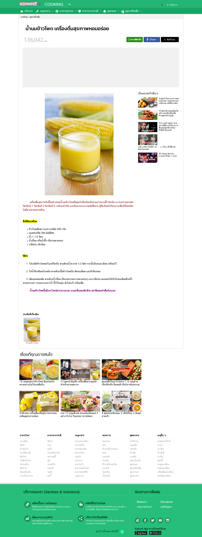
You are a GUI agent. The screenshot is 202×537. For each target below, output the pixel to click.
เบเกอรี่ (105, 468)
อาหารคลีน (79, 445)
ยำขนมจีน (24, 464)
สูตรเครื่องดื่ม (132, 10)
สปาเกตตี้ (51, 456)
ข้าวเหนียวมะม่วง (109, 449)
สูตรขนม (111, 10)
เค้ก (104, 445)
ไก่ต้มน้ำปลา (25, 460)
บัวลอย (105, 460)
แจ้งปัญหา (166, 506)
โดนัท (49, 472)
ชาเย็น (160, 456)
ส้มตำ (22, 445)
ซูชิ (48, 460)
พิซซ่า (50, 441)
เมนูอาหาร (45, 10)
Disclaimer (167, 501)
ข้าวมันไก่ (24, 449)
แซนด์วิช (51, 464)
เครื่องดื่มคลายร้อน (165, 472)
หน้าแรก (28, 10)
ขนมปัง (50, 468)
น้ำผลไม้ (106, 476)
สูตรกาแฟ (134, 472)
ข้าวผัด (133, 452)
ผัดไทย (23, 456)
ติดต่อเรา (142, 501)
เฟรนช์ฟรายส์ (53, 452)
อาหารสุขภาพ (66, 10)
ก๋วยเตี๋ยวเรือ (25, 452)
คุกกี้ (49, 476)
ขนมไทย (106, 441)
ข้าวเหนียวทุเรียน (109, 464)
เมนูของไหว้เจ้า (164, 441)
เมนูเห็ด (133, 445)
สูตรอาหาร (134, 476)
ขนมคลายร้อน (163, 468)
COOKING (54, 4)
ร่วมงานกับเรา (144, 506)
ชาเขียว (160, 449)
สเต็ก (49, 449)
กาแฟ (159, 445)
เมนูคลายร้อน (163, 464)
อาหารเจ (78, 460)
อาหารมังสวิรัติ (81, 472)
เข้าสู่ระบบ (174, 5)
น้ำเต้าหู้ (160, 452)
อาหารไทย (79, 452)
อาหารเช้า (79, 464)
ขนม (104, 452)
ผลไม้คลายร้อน (164, 476)
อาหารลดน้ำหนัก (82, 468)
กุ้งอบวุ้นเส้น (25, 472)
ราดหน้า (133, 449)
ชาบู (49, 445)
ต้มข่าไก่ (23, 468)
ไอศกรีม (106, 472)
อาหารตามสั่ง (80, 449)
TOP (195, 532)
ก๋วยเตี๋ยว (24, 441)
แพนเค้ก (106, 456)
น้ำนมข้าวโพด (32, 343)
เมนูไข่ (78, 456)
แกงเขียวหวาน (26, 476)
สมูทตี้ (160, 460)
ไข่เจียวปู (134, 441)
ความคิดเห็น (136, 39)
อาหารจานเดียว (81, 441)
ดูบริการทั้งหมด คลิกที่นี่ (107, 531)
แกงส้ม (133, 456)
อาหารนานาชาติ (90, 10)
